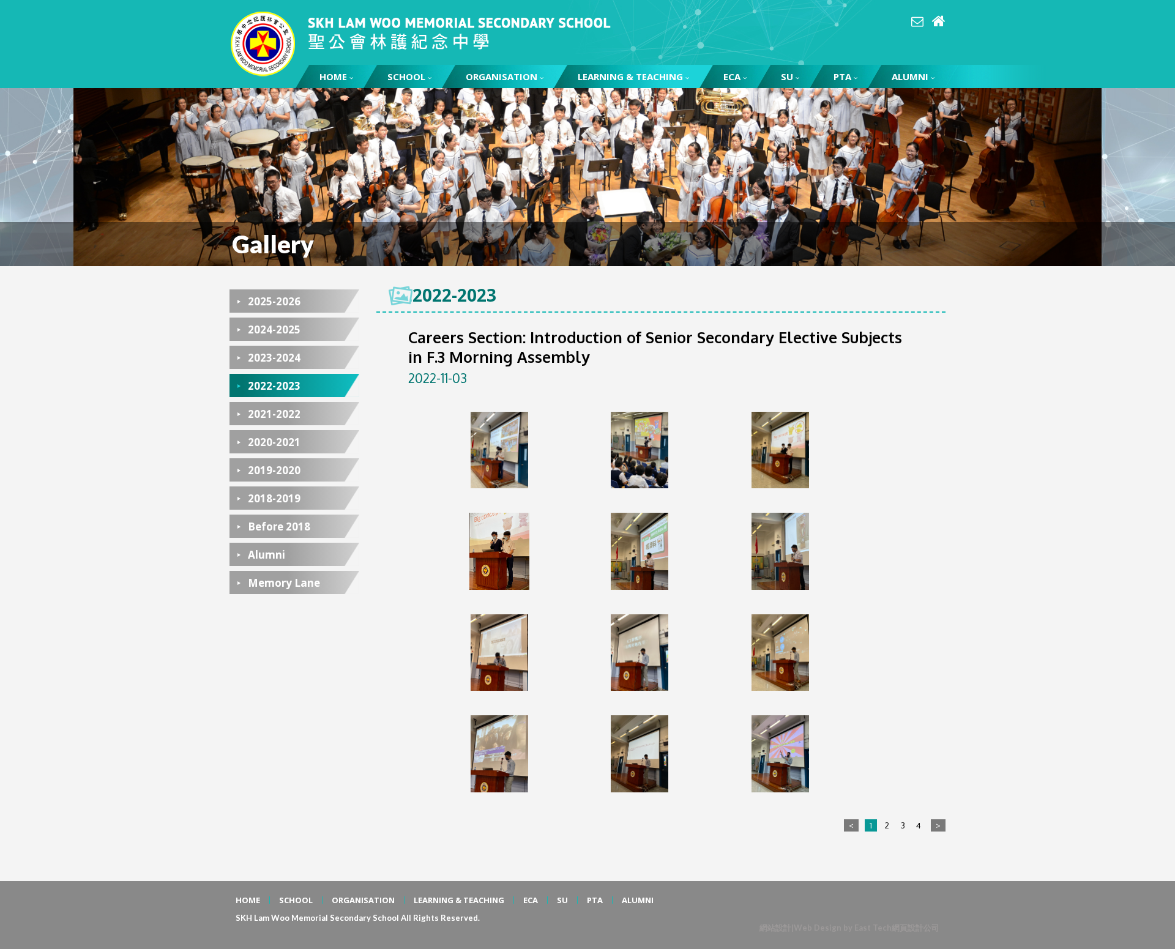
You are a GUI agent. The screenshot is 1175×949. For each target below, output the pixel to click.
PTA (842, 76)
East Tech (873, 927)
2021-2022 (274, 414)
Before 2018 (279, 526)
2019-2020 (274, 470)
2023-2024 (274, 358)
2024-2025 (274, 329)
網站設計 (775, 927)
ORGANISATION (501, 76)
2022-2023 (274, 386)
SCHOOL (406, 76)
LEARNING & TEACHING (630, 76)
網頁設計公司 (915, 927)
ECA (731, 76)
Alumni (266, 555)
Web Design (817, 927)
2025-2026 (274, 301)
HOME (333, 76)
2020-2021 (274, 442)
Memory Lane (284, 583)
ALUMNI (910, 76)
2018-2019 (274, 498)
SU (787, 76)
